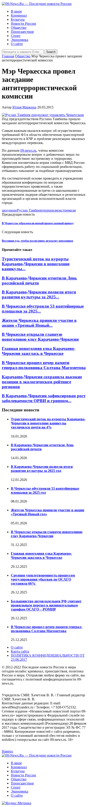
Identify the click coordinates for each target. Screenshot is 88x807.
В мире (16, 11)
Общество (18, 27)
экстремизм (67, 210)
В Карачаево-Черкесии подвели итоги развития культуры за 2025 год (42, 469)
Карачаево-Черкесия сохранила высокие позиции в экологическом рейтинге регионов (42, 381)
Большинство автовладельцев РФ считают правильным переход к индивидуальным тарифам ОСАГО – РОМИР (46, 605)
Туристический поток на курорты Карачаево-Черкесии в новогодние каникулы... (35, 264)
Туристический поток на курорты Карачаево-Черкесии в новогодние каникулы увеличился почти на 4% (48, 423)
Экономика (19, 40)
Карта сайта (20, 651)
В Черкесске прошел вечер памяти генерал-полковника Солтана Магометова (44, 365)
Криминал (19, 15)
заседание (9, 210)
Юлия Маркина (24, 107)
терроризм (50, 210)
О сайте (17, 44)
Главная (8, 56)
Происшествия (22, 32)
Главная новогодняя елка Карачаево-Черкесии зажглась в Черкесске (38, 351)
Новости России (23, 23)
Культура (18, 19)
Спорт (16, 36)
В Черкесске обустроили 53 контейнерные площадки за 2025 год (45, 490)
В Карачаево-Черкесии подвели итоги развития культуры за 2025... (39, 294)
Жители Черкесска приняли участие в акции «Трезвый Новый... (39, 323)
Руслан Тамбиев (29, 210)
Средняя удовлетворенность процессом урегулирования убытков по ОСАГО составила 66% (43, 579)
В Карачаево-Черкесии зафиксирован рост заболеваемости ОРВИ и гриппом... (44, 398)
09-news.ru (28, 150)
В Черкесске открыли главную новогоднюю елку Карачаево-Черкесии (40, 337)
